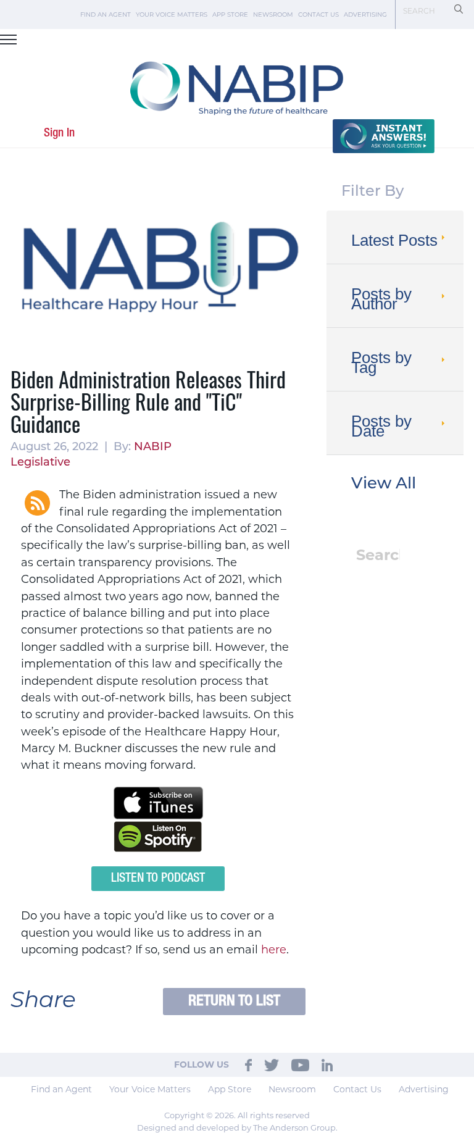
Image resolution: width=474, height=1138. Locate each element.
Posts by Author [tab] (381, 299)
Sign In (59, 133)
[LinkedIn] (327, 1064)
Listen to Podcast (158, 878)
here (273, 949)
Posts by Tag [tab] (381, 362)
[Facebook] (248, 1064)
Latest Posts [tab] (394, 240)
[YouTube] (300, 1064)
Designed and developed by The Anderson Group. (237, 1127)
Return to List (234, 1001)
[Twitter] (271, 1064)
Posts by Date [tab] (381, 426)
